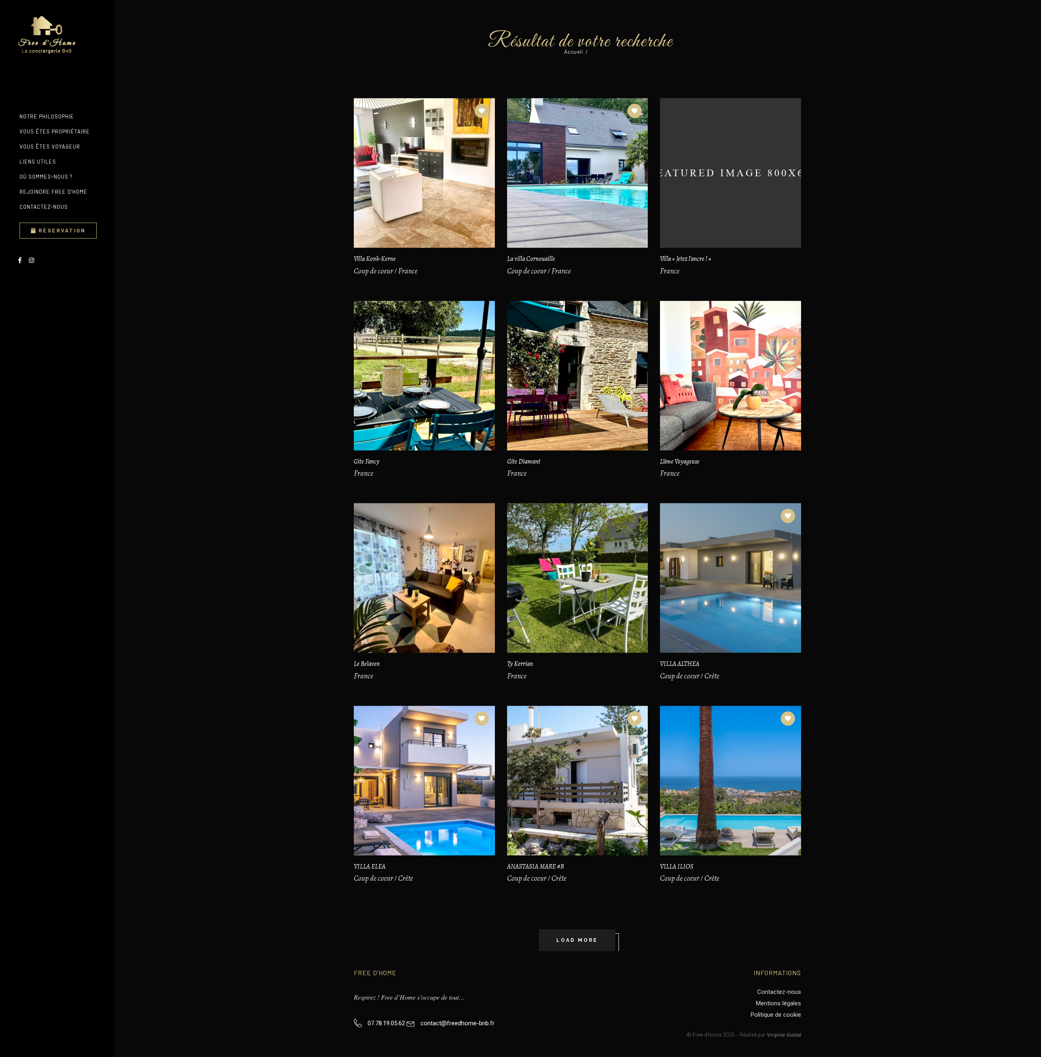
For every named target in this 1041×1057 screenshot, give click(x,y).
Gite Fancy (366, 461)
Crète (711, 676)
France (408, 271)
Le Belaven (367, 663)
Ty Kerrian (520, 663)
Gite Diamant (523, 461)
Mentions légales (778, 1003)
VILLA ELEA (369, 866)
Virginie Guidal (784, 1034)
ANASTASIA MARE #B (535, 866)
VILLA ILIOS (676, 866)
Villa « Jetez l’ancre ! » (685, 258)
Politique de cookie (776, 1014)
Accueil (573, 51)
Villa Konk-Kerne (375, 258)
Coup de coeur (373, 271)
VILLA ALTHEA (679, 663)
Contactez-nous (779, 992)
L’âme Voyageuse (679, 461)
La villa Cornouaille (531, 258)
